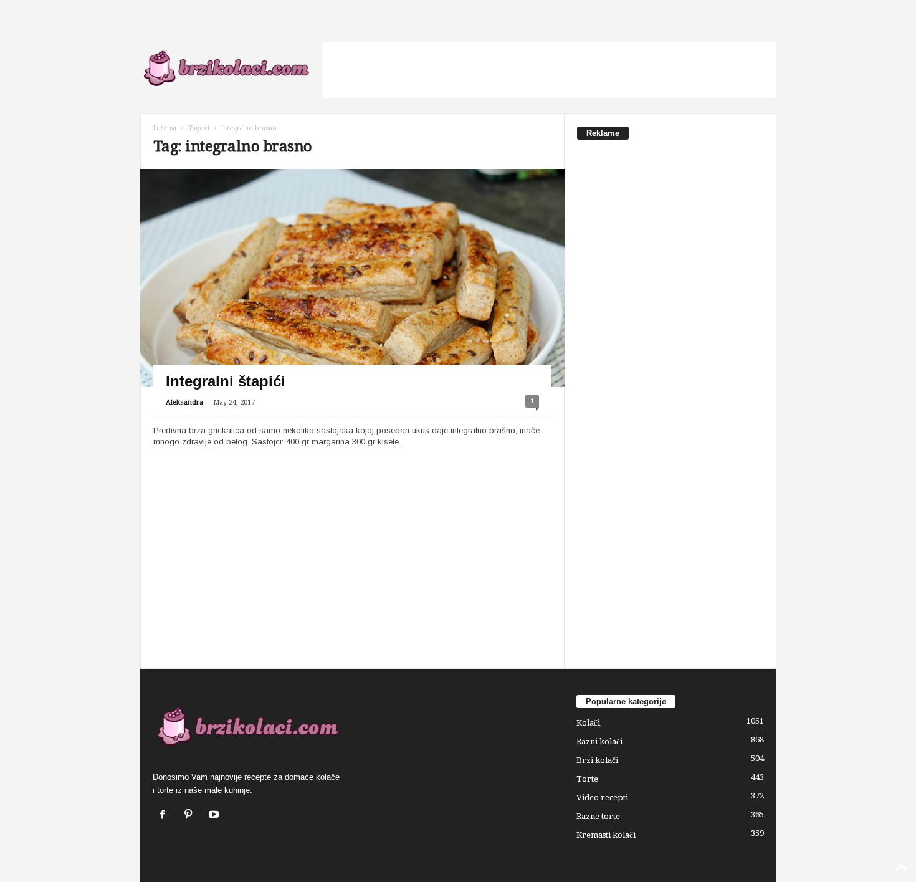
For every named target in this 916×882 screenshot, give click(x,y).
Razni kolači (599, 741)
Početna (164, 128)
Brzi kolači (597, 760)
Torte (587, 779)
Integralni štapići (225, 381)
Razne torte (598, 816)
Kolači (588, 722)
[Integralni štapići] (352, 310)
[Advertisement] (549, 70)
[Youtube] (215, 815)
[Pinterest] (191, 815)
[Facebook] (165, 815)
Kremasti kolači (606, 835)
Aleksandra (184, 402)
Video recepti (602, 797)
